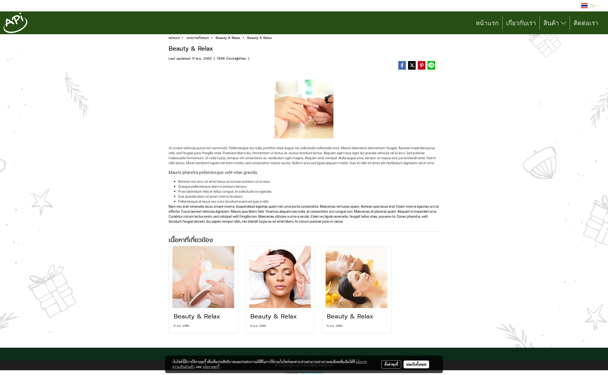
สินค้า (552, 23)
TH (592, 6)
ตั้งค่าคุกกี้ (391, 364)
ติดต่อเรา (586, 23)
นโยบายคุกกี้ (211, 367)
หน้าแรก (487, 23)
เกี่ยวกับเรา (521, 23)
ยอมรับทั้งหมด (416, 364)
